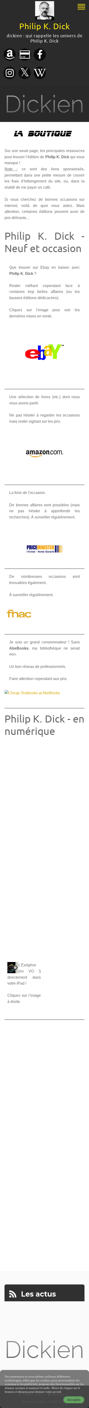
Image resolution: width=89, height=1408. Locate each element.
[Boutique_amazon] (45, 453)
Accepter (73, 1400)
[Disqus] (45, 1079)
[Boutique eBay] (44, 352)
